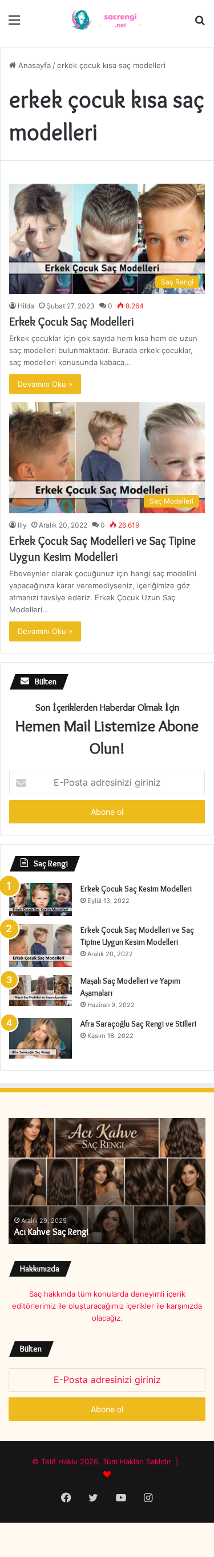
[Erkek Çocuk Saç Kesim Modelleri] (40, 899)
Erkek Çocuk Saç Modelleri (71, 321)
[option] (107, 1181)
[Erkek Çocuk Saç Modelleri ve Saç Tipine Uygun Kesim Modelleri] (40, 945)
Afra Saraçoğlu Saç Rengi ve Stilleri (138, 1024)
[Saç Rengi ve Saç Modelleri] (107, 19)
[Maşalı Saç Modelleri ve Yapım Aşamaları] (40, 991)
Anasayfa (33, 65)
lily (22, 525)
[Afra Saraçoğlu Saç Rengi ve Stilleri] (40, 1038)
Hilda (26, 306)
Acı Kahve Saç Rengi (51, 1231)
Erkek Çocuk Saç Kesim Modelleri (136, 889)
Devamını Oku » (45, 384)
